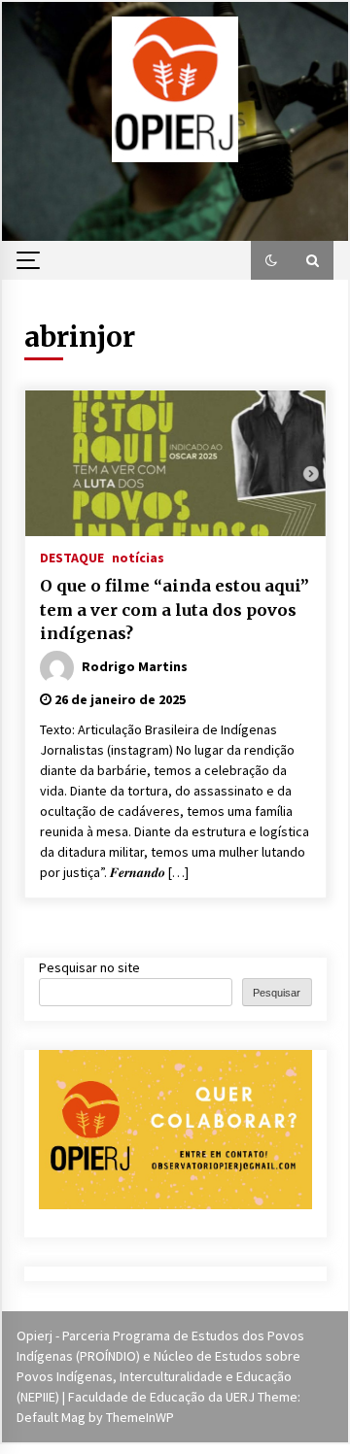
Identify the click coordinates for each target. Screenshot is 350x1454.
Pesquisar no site (89, 967)
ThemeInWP (140, 1417)
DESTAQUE (72, 556)
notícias (138, 556)
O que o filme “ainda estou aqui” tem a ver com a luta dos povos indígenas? (174, 609)
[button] (271, 260)
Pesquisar (276, 992)
